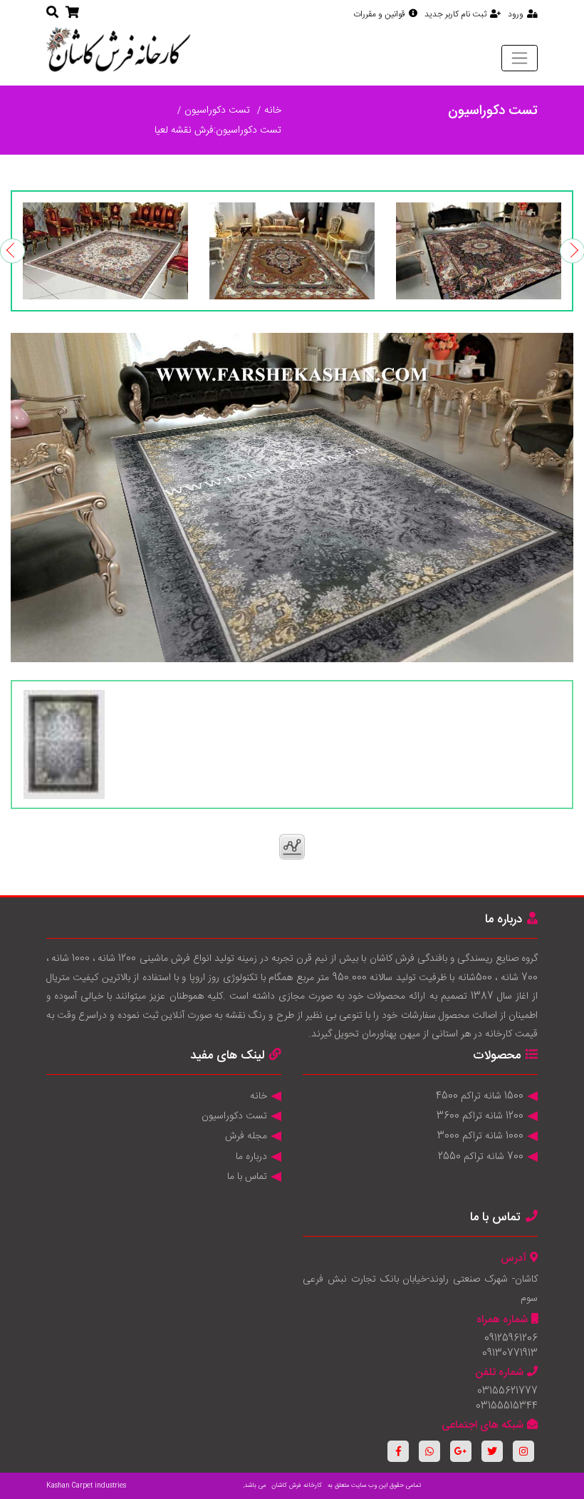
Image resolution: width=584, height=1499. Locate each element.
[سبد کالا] (72, 14)
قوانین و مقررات (379, 14)
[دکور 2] (292, 250)
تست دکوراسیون (217, 110)
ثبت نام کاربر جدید (455, 14)
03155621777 (507, 1391)
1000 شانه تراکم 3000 (480, 1136)
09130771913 (510, 1353)
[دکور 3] (105, 250)
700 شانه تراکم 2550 (480, 1156)
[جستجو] (52, 14)
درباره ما (251, 1156)
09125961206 (511, 1338)
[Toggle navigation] (519, 58)
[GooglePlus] (460, 1451)
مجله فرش (246, 1136)
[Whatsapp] (429, 1451)
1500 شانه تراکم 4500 (479, 1096)
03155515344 (507, 1406)
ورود (515, 14)
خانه (272, 110)
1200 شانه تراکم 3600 (480, 1116)
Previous (12, 250)
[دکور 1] (478, 250)
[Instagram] (523, 1451)
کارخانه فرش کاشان (296, 1485)
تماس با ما (247, 1176)
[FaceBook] (398, 1451)
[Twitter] (492, 1451)
